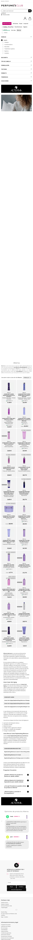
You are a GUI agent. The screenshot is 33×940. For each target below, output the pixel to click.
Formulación (5, 65)
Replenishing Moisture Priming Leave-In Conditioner (17, 758)
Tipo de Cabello (6, 61)
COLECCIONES (5, 81)
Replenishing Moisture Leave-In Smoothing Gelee (17, 751)
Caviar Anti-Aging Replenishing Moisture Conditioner (18, 703)
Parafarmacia (18, 27)
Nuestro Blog (4, 912)
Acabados (6, 53)
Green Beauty (6, 30)
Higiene (25, 27)
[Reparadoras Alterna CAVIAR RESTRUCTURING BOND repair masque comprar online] (9, 521)
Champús (6, 42)
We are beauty (4, 928)
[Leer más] (12, 878)
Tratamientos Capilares (9, 48)
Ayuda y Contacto (5, 1)
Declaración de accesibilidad (7, 938)
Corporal (25, 23)
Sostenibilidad (4, 929)
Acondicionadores (8, 44)
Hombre (21, 886)
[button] (2, 833)
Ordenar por (26, 377)
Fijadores (6, 51)
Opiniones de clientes (6, 926)
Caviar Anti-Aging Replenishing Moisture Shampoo (17, 700)
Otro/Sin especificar (16, 889)
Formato (4, 73)
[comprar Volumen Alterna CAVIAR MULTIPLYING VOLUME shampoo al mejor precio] (24, 534)
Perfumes (15, 23)
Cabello (5, 27)
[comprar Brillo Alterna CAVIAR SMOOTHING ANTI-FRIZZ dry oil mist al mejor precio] (9, 412)
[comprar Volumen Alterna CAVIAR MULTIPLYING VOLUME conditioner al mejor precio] (9, 558)
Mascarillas (6, 46)
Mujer (11, 886)
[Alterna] (16, 88)
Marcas (19, 30)
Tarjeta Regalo (4, 907)
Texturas (4, 69)
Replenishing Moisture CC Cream (12, 754)
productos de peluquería (20, 367)
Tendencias (4, 77)
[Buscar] (30, 10)
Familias (3, 37)
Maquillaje (11, 27)
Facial (20, 23)
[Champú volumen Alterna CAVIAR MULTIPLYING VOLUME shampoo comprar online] (24, 545)
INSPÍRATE (3, 13)
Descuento (4, 57)
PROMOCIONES (6, 14)
